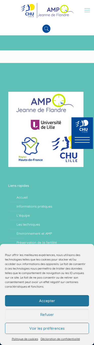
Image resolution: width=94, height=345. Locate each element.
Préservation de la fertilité (37, 242)
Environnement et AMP (34, 233)
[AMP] (47, 10)
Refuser (47, 314)
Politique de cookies (25, 339)
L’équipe (23, 215)
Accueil (22, 197)
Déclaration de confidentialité (60, 339)
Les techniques (28, 224)
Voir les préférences (47, 328)
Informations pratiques (34, 206)
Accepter (47, 300)
